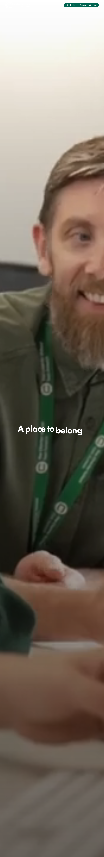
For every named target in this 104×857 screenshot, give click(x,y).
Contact (83, 5)
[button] (71, 5)
